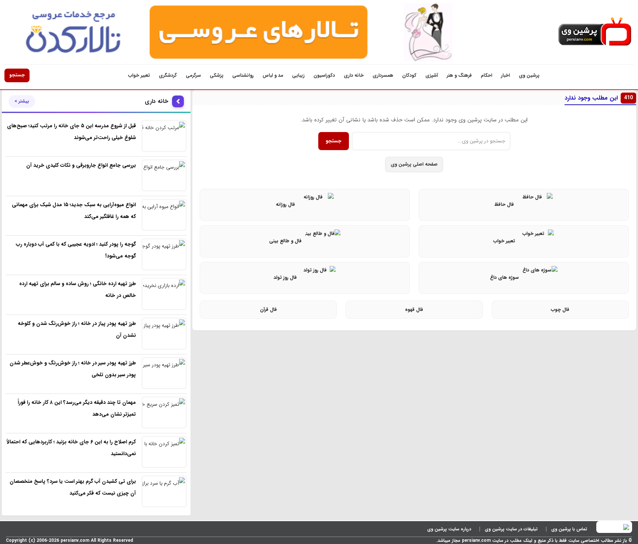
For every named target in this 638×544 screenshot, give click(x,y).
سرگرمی (193, 75)
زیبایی (298, 75)
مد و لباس (273, 75)
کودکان (409, 75)
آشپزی (431, 75)
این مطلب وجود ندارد (599, 98)
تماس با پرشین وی (569, 529)
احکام (486, 75)
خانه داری (354, 75)
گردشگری (168, 75)
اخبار (505, 75)
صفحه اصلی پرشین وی (414, 164)
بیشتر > (21, 101)
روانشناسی (243, 75)
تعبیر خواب (139, 75)
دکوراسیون (324, 75)
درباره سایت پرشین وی (449, 529)
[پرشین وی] (595, 32)
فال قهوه (414, 309)
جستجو (17, 75)
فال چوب (560, 309)
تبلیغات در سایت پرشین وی (511, 529)
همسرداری (383, 75)
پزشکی (216, 75)
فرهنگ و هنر (459, 75)
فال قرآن (268, 309)
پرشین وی (529, 75)
